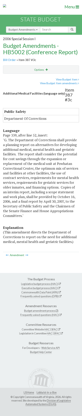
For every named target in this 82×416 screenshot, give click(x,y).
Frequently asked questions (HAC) (39, 314)
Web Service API (50, 347)
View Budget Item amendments (59, 83)
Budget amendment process (40, 310)
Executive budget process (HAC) (39, 288)
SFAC (54, 329)
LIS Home (29, 392)
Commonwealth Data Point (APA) (39, 292)
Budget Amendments (22, 29)
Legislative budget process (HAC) (39, 283)
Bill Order (9, 60)
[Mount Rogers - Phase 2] (26, 255)
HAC (47, 329)
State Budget (40, 19)
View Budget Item (67, 79)
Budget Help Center (41, 352)
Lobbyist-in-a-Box (47, 392)
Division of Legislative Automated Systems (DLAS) (48, 402)
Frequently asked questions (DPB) (39, 296)
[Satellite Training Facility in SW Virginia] (7, 255)
